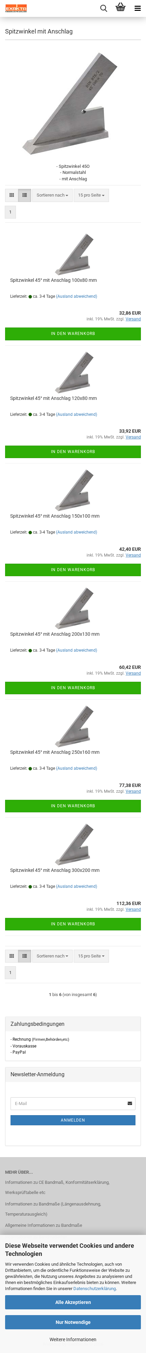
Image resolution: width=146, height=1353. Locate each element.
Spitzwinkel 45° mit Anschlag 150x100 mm (54, 516)
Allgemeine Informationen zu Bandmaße (43, 1225)
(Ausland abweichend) (76, 296)
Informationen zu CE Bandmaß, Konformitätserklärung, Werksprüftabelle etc (57, 1187)
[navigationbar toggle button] (137, 8)
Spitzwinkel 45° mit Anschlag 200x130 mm (54, 634)
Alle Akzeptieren (73, 1302)
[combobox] (52, 195)
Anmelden (73, 1120)
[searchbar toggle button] (103, 8)
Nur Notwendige (73, 1322)
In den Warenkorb (73, 333)
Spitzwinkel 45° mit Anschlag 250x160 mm (54, 752)
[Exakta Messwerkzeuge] (13, 8)
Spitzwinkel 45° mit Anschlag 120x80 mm (53, 398)
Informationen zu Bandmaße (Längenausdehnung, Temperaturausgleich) (53, 1209)
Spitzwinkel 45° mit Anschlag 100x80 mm (53, 280)
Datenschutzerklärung (94, 1288)
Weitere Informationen (73, 1339)
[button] (11, 195)
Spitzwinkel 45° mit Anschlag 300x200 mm (54, 870)
